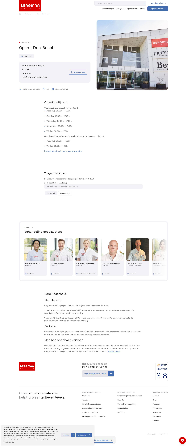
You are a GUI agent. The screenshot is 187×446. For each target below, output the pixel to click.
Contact (142, 9)
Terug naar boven (163, 434)
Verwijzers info (157, 3)
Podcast (156, 404)
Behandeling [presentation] (65, 193)
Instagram (157, 412)
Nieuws (156, 396)
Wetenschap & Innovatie (92, 408)
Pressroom (157, 408)
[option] (35, 257)
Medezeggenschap (90, 412)
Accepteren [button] (82, 435)
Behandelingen (108, 9)
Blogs (155, 400)
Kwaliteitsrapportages (91, 404)
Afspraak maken (156, 9)
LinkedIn (156, 420)
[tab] (51, 193)
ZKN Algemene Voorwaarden (94, 416)
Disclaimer (121, 412)
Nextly (153, 434)
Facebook (157, 416)
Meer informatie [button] (9, 442)
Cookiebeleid (122, 408)
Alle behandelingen (101, 440)
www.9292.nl (114, 351)
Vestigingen (121, 9)
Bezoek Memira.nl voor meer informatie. (63, 151)
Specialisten (132, 9)
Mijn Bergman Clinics (95, 373)
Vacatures (86, 400)
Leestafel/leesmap (61, 89)
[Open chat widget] (182, 440)
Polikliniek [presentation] (51, 193)
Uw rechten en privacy (126, 404)
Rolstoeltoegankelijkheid (31, 89)
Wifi (47, 89)
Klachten (121, 400)
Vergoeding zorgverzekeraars (129, 396)
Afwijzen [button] (66, 435)
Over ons (86, 396)
